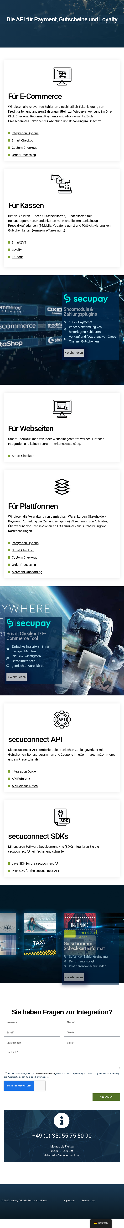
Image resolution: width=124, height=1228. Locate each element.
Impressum (69, 1200)
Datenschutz (88, 1200)
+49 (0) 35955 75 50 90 (62, 1135)
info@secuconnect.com (66, 1155)
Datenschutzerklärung (45, 1073)
